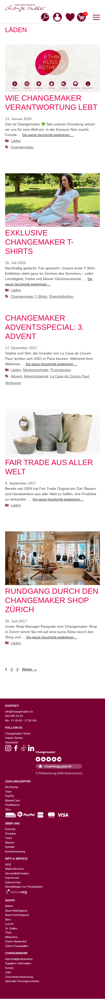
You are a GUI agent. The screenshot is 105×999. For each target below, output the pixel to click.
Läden (16, 141)
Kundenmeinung (15, 851)
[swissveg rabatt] (16, 893)
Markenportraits (35, 370)
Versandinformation (17, 873)
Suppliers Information (18, 963)
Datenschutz (13, 882)
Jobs (8, 972)
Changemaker (22, 147)
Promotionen (60, 370)
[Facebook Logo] (16, 749)
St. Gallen (11, 928)
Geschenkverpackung (19, 976)
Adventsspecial (36, 376)
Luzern (9, 923)
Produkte (10, 833)
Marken (10, 842)
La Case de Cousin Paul (69, 376)
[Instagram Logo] (8, 749)
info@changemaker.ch (19, 711)
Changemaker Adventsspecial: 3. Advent (44, 327)
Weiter (29, 669)
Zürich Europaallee (16, 946)
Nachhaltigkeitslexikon (19, 959)
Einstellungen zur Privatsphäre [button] (24, 886)
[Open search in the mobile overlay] (43, 17)
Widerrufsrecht (14, 868)
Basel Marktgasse (16, 910)
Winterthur (11, 937)
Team (8, 837)
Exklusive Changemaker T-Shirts (39, 242)
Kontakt (10, 846)
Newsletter (11, 742)
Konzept (10, 829)
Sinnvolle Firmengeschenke (22, 981)
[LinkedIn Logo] (31, 749)
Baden (9, 906)
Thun (8, 932)
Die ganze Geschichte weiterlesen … (48, 135)
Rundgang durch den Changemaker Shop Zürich (51, 600)
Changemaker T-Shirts (29, 296)
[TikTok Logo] (23, 749)
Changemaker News (18, 733)
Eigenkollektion (61, 296)
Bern (8, 919)
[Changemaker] (52, 8)
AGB (8, 864)
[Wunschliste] (70, 18)
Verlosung (13, 383)
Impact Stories (14, 737)
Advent (16, 376)
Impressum (12, 877)
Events (9, 967)
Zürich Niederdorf (16, 941)
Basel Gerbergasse (17, 914)
